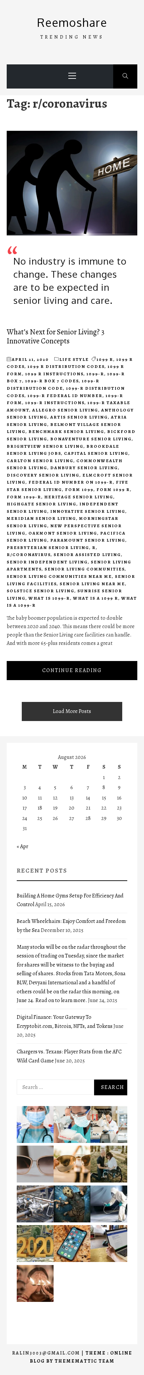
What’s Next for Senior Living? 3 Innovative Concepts (55, 336)
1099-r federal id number (64, 395)
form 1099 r (113, 489)
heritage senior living (78, 497)
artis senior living (79, 417)
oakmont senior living (62, 533)
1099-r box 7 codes (52, 381)
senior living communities (85, 569)
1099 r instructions (54, 374)
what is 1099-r (49, 598)
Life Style (74, 359)
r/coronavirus (29, 554)
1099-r (95, 374)
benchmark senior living (66, 431)
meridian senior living (41, 518)
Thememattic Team (85, 1361)
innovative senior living (87, 511)
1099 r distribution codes (65, 366)
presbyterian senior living (48, 547)
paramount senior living (87, 540)
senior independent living (47, 562)
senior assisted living (87, 554)
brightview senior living (45, 446)
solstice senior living (40, 591)
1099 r (104, 359)
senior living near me (92, 584)
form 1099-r (24, 497)
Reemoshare (72, 22)
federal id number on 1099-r (70, 482)
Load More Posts (72, 711)
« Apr (22, 846)
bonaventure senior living (91, 439)
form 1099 (79, 489)
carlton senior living (40, 460)
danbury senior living (84, 468)
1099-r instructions (54, 402)
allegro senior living (65, 410)
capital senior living (96, 453)
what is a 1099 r (95, 598)
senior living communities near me (59, 576)
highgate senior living (41, 504)
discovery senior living (43, 475)
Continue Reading (72, 670)
